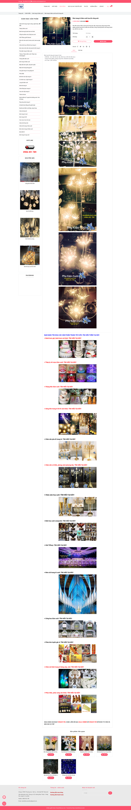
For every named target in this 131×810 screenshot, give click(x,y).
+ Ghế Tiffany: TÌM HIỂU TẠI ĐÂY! (55, 545)
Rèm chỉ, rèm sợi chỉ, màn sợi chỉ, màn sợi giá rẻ (29, 41)
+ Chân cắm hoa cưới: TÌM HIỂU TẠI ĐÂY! (59, 495)
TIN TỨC (86, 6)
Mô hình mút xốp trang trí (25, 76)
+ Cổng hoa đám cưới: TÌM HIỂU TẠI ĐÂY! (58, 618)
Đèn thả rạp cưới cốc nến (30, 266)
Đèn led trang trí (23, 85)
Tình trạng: (75, 33)
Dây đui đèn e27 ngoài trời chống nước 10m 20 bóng (29, 98)
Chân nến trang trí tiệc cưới (25, 126)
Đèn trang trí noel (23, 114)
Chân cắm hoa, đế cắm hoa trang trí (27, 45)
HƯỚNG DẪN (93, 6)
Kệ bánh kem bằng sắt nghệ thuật (27, 105)
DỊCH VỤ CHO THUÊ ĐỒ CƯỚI (75, 6)
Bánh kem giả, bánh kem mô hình (27, 31)
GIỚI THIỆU (54, 6)
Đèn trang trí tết (23, 117)
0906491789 (27, 1)
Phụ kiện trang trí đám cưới (25, 51)
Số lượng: (75, 36)
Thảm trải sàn (22, 94)
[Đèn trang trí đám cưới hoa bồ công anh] (21, 6)
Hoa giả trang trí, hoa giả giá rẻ (26, 70)
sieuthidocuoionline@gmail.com (39, 1)
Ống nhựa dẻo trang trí (24, 102)
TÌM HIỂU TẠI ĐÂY (69, 439)
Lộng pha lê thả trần (30, 183)
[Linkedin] (83, 46)
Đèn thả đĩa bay (29, 211)
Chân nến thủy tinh (23, 123)
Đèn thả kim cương (29, 238)
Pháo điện (21, 73)
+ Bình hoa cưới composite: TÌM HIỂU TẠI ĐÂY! (60, 521)
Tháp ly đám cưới (23, 28)
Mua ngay (103, 41)
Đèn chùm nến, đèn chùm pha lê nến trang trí (29, 48)
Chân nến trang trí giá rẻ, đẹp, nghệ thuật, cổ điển (29, 24)
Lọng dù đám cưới (23, 82)
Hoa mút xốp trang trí (24, 91)
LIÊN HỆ (101, 6)
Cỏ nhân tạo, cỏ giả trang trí (25, 79)
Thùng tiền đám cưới (24, 58)
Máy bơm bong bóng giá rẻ (25, 67)
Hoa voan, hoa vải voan (24, 120)
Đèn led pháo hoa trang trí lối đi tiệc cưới (104, 752)
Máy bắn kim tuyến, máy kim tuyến (27, 64)
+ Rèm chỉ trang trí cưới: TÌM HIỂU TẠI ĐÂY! (58, 572)
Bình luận (80, 50)
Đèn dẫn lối (21, 132)
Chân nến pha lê (23, 111)
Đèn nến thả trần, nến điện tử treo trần (50, 775)
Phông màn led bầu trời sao (68, 775)
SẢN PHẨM (62, 6)
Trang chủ (20, 13)
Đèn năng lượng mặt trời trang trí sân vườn (51, 752)
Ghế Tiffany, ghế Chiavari (25, 37)
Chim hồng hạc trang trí (24, 88)
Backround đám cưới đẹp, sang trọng (28, 108)
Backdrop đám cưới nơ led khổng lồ (86, 752)
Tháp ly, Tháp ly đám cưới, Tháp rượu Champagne (28, 54)
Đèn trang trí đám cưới (37, 13)
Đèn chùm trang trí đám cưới (26, 129)
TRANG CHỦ (47, 6)
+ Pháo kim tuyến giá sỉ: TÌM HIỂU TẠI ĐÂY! (58, 642)
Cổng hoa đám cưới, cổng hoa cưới (27, 34)
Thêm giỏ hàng (82, 41)
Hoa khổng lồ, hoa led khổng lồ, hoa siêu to (68, 752)
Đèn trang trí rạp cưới (24, 134)
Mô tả (74, 50)
